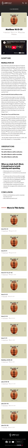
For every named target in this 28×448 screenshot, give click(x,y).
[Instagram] (9, 441)
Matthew (15, 34)
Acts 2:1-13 (4, 316)
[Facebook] (6, 441)
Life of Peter (22, 32)
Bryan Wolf (5, 296)
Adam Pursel (7, 32)
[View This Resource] (14, 220)
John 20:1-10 (4, 403)
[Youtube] (13, 441)
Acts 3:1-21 (4, 294)
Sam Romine (5, 318)
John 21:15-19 (5, 382)
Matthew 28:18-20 (6, 360)
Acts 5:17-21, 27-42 (6, 272)
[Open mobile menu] (26, 3)
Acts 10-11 (4, 251)
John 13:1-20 (4, 425)
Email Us (18, 441)
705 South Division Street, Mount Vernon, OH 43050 (15, 439)
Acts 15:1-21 (4, 229)
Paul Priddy (5, 427)
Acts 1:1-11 (4, 338)
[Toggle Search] (23, 3)
